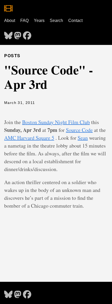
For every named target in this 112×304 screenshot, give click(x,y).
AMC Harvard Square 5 (29, 137)
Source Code (79, 129)
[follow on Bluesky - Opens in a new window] (8, 34)
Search (56, 20)
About (9, 20)
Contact (75, 20)
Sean (83, 137)
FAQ (24, 20)
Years (39, 20)
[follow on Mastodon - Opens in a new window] (18, 34)
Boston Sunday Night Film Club (56, 122)
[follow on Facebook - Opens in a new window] (27, 34)
